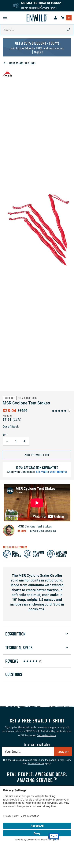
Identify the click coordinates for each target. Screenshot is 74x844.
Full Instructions (46, 735)
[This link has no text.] (55, 17)
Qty (5, 434)
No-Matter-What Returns (51, 471)
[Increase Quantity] (24, 441)
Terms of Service (36, 763)
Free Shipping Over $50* (39, 8)
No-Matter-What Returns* (41, 3)
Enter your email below (37, 744)
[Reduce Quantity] (7, 441)
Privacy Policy (64, 759)
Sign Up (63, 752)
